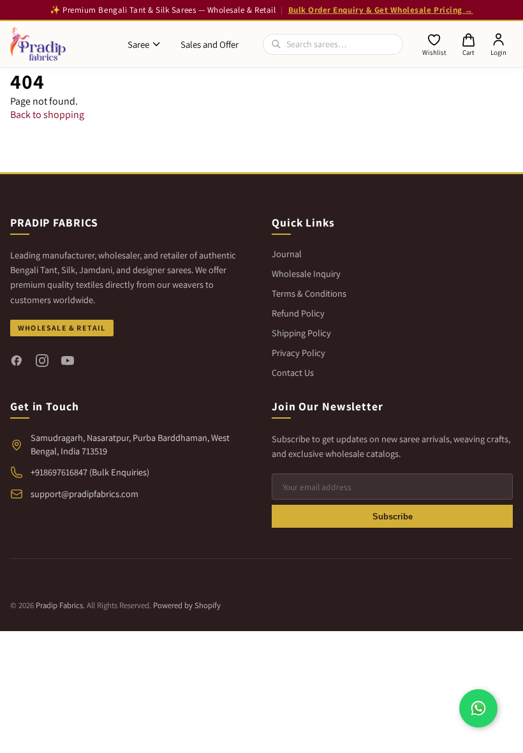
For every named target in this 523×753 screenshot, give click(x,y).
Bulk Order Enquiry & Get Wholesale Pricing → (380, 9)
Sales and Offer (209, 44)
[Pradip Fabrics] (38, 44)
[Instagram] (42, 360)
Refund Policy (298, 313)
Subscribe (392, 516)
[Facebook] (16, 360)
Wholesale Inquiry (306, 273)
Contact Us (293, 372)
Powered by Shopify (187, 605)
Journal (287, 254)
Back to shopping (47, 114)
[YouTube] (67, 360)
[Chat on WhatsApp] (478, 708)
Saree (138, 44)
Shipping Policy (301, 333)
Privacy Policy (298, 353)
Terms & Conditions (309, 293)
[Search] (276, 44)
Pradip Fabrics (59, 605)
